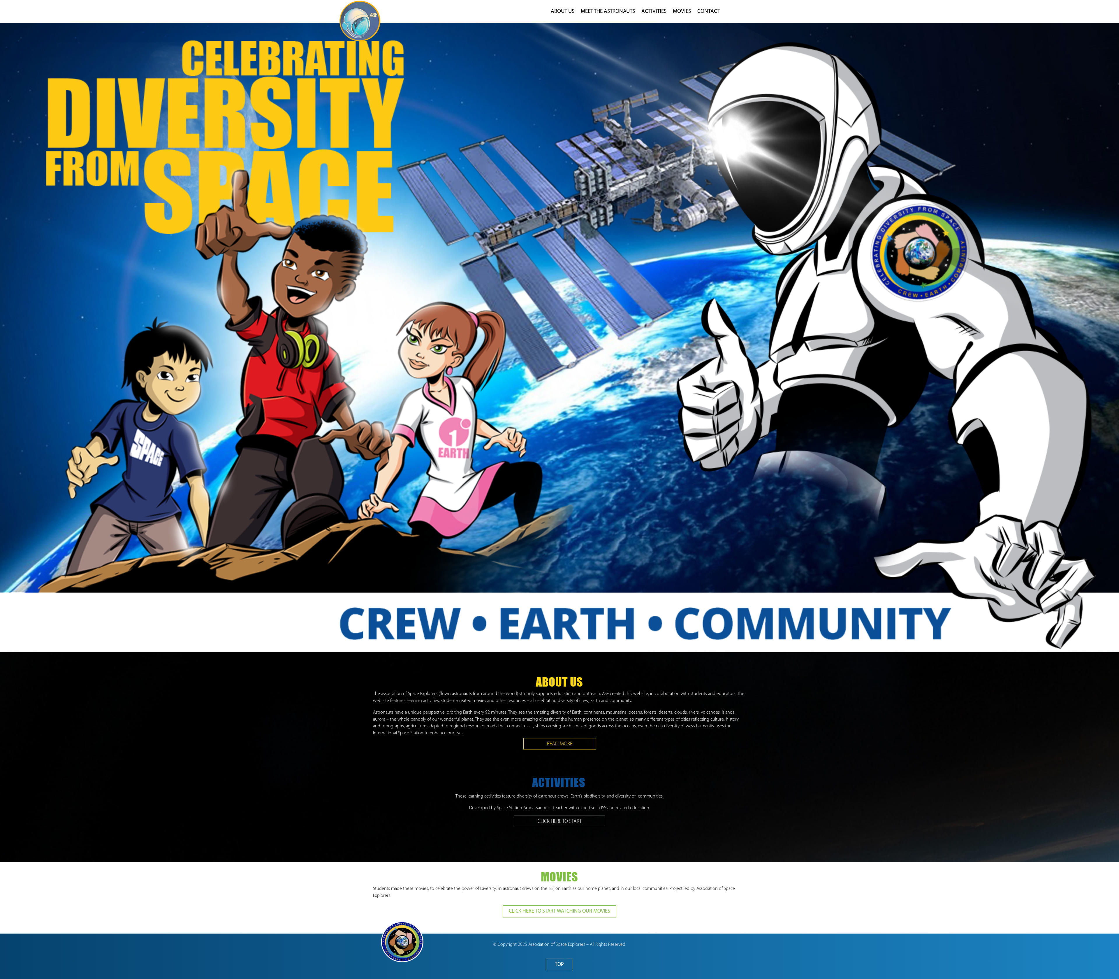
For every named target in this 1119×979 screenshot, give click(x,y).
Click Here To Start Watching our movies (559, 911)
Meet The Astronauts (608, 12)
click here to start (560, 821)
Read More (559, 744)
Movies (682, 12)
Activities (653, 12)
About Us (562, 12)
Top (559, 964)
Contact (708, 12)
